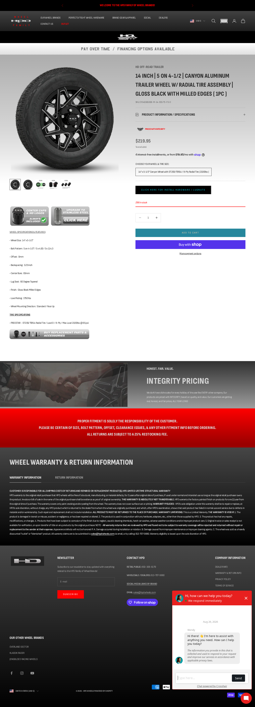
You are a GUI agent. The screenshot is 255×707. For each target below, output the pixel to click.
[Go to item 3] (40, 184)
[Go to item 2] (27, 184)
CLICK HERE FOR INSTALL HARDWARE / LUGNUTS (173, 189)
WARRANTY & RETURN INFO (228, 573)
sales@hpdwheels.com (144, 592)
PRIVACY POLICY (223, 579)
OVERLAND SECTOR (19, 646)
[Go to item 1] (15, 184)
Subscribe (70, 594)
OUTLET (65, 24)
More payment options (190, 253)
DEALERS (163, 17)
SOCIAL (147, 17)
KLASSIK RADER (17, 653)
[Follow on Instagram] (22, 673)
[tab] (25, 479)
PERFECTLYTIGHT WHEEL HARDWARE (86, 17)
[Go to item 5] (66, 184)
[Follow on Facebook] (12, 673)
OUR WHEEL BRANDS (50, 17)
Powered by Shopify (103, 691)
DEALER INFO (221, 566)
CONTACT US (46, 24)
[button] (224, 21)
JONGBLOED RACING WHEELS (23, 659)
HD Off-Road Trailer (149, 67)
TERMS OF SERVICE (224, 585)
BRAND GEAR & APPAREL (124, 17)
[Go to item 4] (53, 184)
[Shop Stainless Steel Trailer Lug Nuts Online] (70, 215)
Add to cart (190, 232)
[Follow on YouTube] (32, 673)
